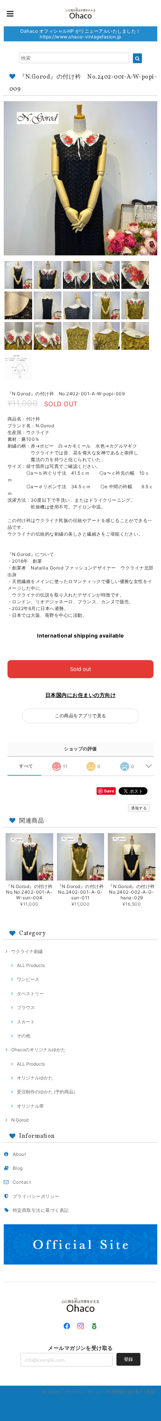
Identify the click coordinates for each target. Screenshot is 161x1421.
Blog (18, 1168)
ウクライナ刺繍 (27, 951)
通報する (139, 808)
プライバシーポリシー (36, 1196)
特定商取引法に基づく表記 (41, 1210)
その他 (23, 1035)
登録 (128, 1359)
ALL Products (31, 965)
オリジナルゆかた (35, 1078)
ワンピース (28, 979)
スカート (26, 1022)
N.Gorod (19, 1120)
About (19, 1154)
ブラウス (26, 1007)
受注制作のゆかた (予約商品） (47, 1092)
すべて (26, 766)
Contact (22, 1182)
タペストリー (30, 993)
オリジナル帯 (30, 1106)
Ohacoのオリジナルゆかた (38, 1049)
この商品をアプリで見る (80, 715)
